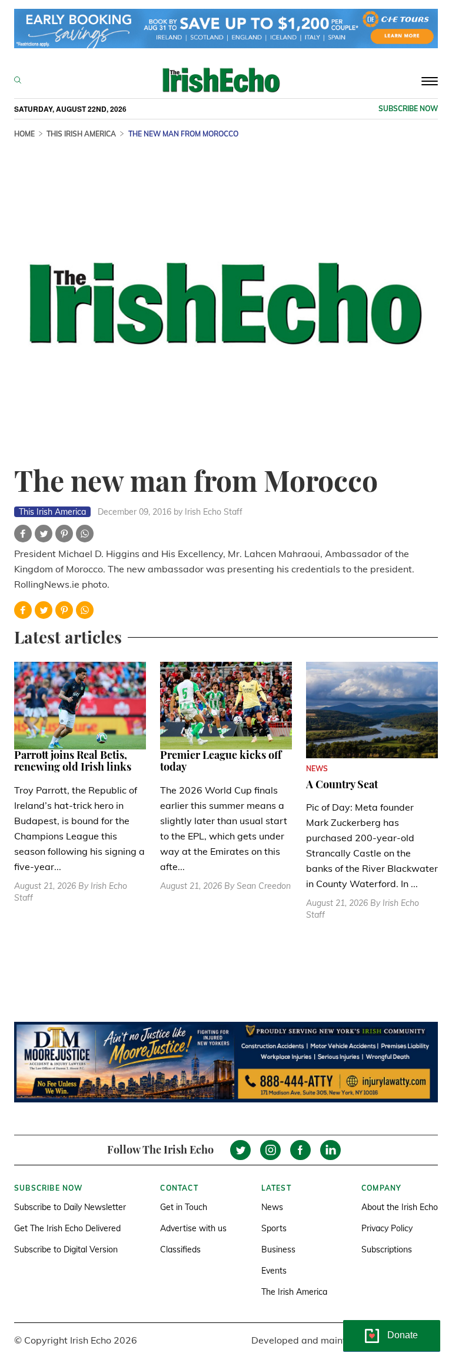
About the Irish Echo (399, 1207)
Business (278, 1249)
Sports (274, 1228)
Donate (402, 1335)
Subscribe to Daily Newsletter (70, 1207)
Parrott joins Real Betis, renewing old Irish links (72, 761)
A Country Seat (342, 784)
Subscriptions (386, 1249)
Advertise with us (193, 1228)
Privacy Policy (387, 1228)
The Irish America (294, 1292)
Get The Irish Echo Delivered (67, 1228)
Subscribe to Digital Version (66, 1249)
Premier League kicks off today (220, 761)
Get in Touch (183, 1207)
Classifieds (180, 1249)
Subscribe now (408, 108)
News (272, 1207)
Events (274, 1270)
